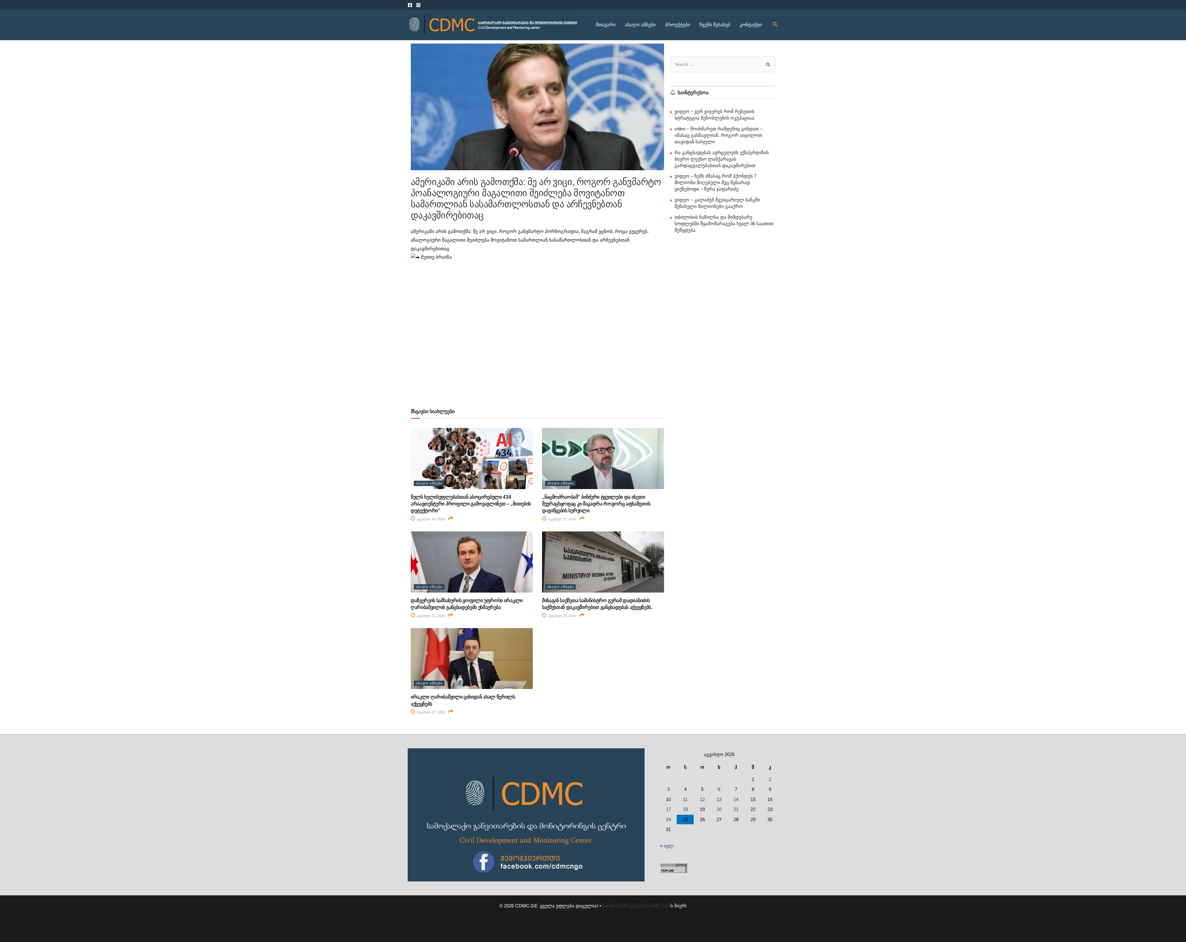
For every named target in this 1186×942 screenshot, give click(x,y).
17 (668, 809)
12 (702, 799)
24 (668, 819)
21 (736, 809)
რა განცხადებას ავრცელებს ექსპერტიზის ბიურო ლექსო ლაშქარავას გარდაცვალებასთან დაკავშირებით (722, 159)
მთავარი (606, 24)
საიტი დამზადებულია (626, 905)
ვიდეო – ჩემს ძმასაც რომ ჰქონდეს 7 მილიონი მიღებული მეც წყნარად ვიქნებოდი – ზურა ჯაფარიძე (715, 182)
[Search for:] (722, 64)
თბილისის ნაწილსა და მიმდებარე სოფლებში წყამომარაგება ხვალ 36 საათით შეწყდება (724, 223)
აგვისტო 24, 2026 (430, 519)
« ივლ (667, 845)
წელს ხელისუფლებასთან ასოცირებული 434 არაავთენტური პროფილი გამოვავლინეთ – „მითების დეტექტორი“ (471, 503)
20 (719, 809)
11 (685, 799)
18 (685, 809)
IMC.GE (660, 905)
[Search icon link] (775, 25)
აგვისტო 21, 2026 (561, 519)
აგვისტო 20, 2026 (561, 616)
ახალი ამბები (640, 24)
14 (736, 799)
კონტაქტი (751, 24)
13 (719, 799)
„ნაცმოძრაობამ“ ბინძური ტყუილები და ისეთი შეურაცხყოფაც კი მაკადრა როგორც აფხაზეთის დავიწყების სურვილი (596, 503)
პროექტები (677, 24)
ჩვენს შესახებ (715, 24)
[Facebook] (410, 5)
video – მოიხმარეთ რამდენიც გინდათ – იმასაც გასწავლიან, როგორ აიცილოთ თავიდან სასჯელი (719, 135)
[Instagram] (418, 5)
